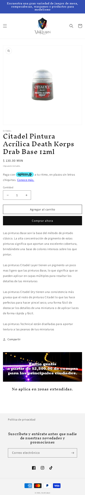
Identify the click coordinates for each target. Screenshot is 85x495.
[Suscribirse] (72, 453)
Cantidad (8, 187)
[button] (5, 26)
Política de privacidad (21, 419)
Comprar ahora (42, 221)
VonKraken (45, 493)
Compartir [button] (14, 339)
